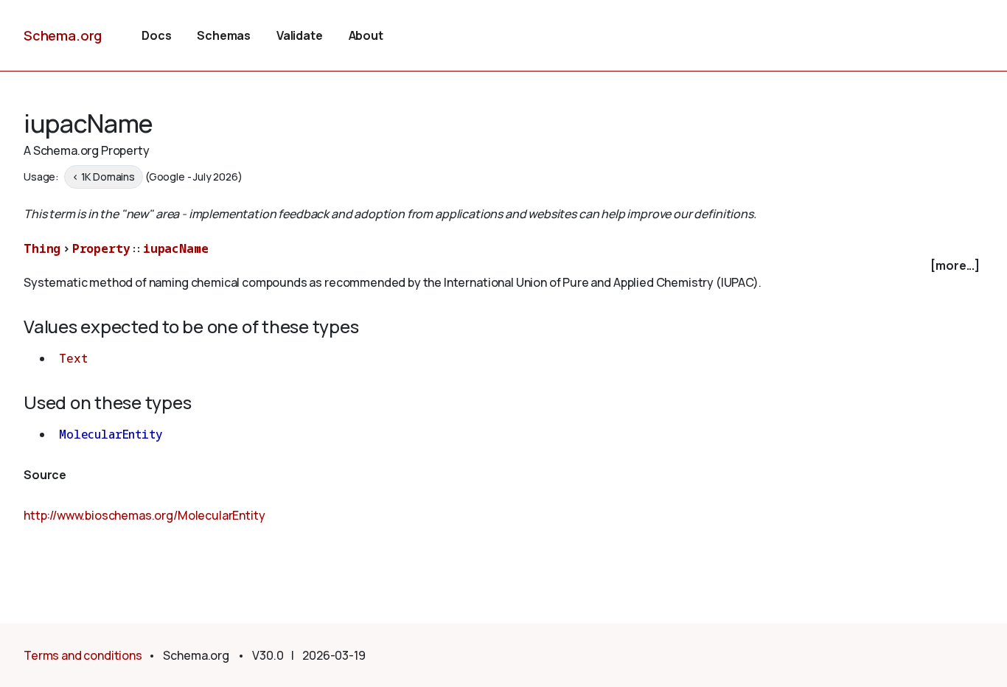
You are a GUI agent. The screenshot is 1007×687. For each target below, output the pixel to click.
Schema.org (63, 35)
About (366, 35)
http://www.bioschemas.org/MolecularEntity (144, 515)
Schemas (224, 35)
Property (101, 248)
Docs (156, 35)
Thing (42, 248)
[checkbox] (503, 265)
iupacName (176, 248)
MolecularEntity (111, 434)
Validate (299, 35)
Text (73, 358)
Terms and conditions (83, 655)
